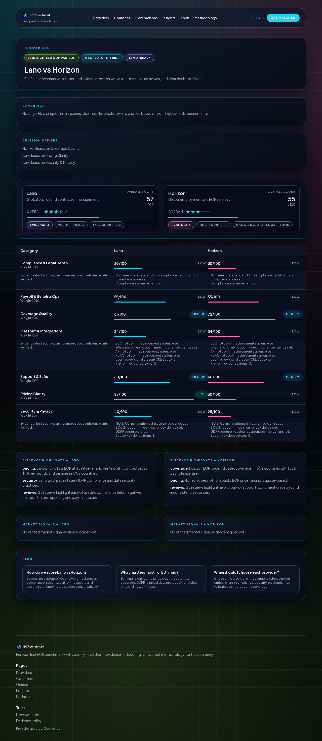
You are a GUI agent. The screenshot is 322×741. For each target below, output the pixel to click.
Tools (185, 18)
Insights (169, 18)
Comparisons (146, 18)
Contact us (52, 728)
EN (258, 18)
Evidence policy (29, 720)
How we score (27, 714)
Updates (23, 696)
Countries (122, 18)
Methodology (206, 18)
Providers (101, 18)
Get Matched (283, 18)
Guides (22, 684)
